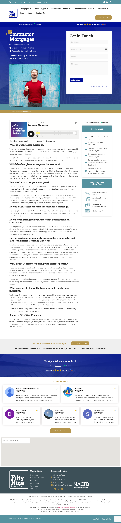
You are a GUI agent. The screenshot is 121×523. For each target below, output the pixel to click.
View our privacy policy (99, 86)
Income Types (40, 9)
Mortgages (24, 9)
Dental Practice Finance (83, 9)
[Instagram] (107, 2)
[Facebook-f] (101, 2)
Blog (22, 13)
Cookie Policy (107, 519)
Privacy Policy (95, 519)
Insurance (102, 9)
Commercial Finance (60, 9)
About (30, 13)
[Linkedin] (110, 2)
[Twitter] (104, 2)
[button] (90, 24)
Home (11, 112)
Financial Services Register (66, 507)
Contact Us (40, 13)
